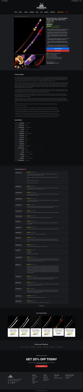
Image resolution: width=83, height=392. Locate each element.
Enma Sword (21, 105)
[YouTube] (12, 382)
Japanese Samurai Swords (21, 16)
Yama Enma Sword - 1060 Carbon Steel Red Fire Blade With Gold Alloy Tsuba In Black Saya (58, 330)
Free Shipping (13, 332)
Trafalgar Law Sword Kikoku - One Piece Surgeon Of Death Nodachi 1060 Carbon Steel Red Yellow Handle (47, 330)
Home (16, 16)
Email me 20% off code (51, 61)
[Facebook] (14, 382)
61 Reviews (52, 22)
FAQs (33, 380)
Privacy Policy (45, 380)
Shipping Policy (45, 376)
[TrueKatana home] (41, 6)
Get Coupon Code (41, 366)
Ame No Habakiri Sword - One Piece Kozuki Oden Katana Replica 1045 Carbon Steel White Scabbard (24, 330)
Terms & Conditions (46, 379)
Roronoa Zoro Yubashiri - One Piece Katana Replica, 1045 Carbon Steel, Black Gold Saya (70, 330)
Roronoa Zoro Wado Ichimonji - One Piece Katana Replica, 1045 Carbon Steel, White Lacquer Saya (13, 330)
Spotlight (33, 382)
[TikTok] (10, 382)
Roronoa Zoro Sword (32, 99)
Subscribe (33, 379)
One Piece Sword (65, 100)
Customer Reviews (35, 381)
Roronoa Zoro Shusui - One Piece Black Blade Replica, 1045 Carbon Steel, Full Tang (36, 330)
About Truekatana (35, 376)
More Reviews (41, 305)
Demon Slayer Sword (68, 376)
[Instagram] (8, 382)
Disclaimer (55, 376)
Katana (27, 16)
